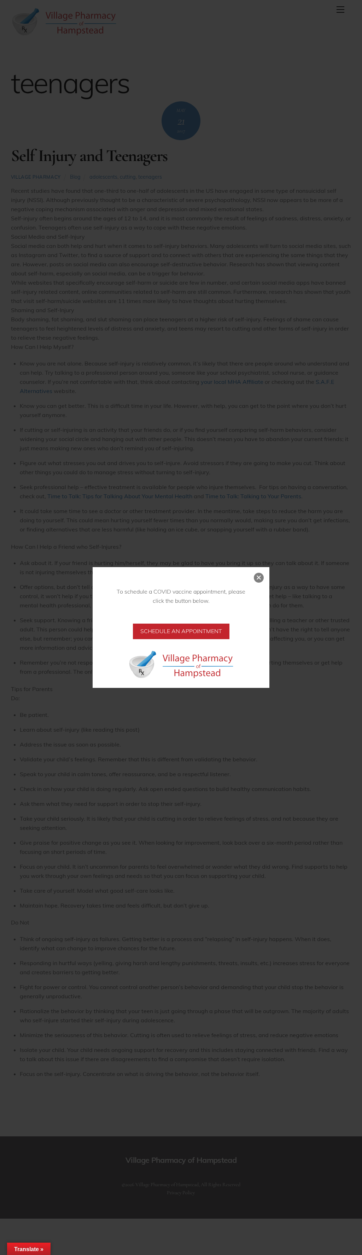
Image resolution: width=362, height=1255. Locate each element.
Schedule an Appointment (181, 631)
